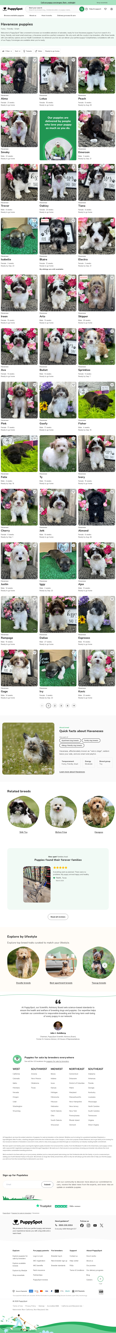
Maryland (72, 1092)
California (16, 1074)
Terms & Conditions (77, 1270)
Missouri (54, 1101)
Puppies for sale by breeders (21, 1213)
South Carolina (93, 1111)
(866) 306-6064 (66, 1225)
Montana (16, 1088)
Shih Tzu (23, 832)
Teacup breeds (99, 983)
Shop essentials (18, 1275)
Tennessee (92, 1115)
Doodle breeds (23, 983)
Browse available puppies (14, 15)
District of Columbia (76, 1083)
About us (32, 15)
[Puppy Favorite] (34, 60)
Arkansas (91, 1078)
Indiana (53, 1078)
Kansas (53, 1088)
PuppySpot (6, 1213)
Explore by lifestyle (20, 1270)
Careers (89, 1280)
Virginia (91, 1120)
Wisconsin (55, 1125)
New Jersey (73, 1106)
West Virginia (93, 1125)
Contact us (74, 1256)
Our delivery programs (94, 1270)
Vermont (72, 1125)
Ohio (52, 1115)
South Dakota (56, 1120)
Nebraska (54, 1106)
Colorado (16, 1078)
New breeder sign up (59, 1261)
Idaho (15, 1083)
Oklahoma (35, 1083)
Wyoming (16, 1111)
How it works (47, 15)
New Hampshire (75, 1101)
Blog (88, 1275)
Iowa (53, 1083)
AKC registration (39, 1261)
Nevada (16, 1092)
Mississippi (92, 1101)
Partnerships (37, 1275)
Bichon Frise (61, 832)
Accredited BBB (53, 1306)
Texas (33, 1088)
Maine (71, 1088)
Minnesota (55, 1097)
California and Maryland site (72, 1306)
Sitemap (42, 1306)
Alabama (91, 1074)
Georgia (91, 1088)
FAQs (72, 1265)
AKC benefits (38, 1265)
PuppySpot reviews (40, 1280)
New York (73, 1111)
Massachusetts (75, 1097)
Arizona (34, 1074)
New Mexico (36, 1078)
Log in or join (38, 1256)
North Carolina (93, 1106)
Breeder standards (58, 1265)
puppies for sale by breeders (57, 1061)
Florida (90, 1083)
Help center (74, 1261)
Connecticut (73, 1074)
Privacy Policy (30, 1306)
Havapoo (99, 832)
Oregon (16, 1097)
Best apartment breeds (61, 983)
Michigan (54, 1092)
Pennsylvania (74, 1115)
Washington (17, 1106)
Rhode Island (74, 1120)
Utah (15, 1101)
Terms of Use (18, 1306)
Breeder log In (56, 1256)
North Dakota (56, 1111)
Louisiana (91, 1097)
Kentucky (91, 1092)
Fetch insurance (39, 1270)
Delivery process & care (66, 15)
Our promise (91, 1265)
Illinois (53, 1074)
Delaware (73, 1078)
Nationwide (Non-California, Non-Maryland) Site (30, 1310)
